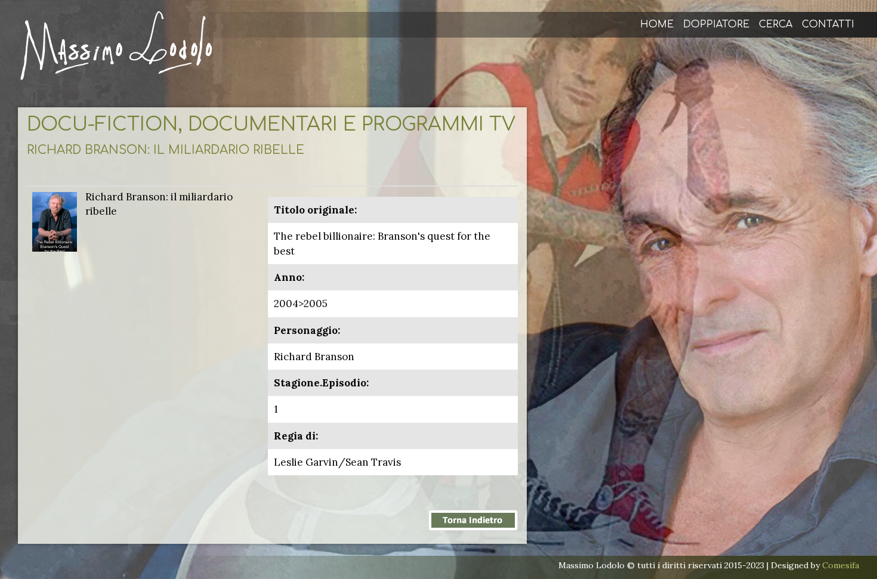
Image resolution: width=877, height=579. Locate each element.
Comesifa (840, 565)
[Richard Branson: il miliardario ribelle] (54, 220)
